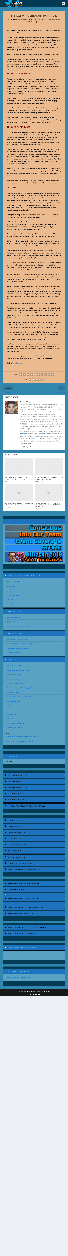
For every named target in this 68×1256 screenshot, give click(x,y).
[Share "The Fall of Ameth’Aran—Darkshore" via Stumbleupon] (45, 374)
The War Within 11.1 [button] (17, 794)
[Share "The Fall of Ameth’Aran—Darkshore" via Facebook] (21, 374)
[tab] (33, 521)
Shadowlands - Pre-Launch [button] (20, 913)
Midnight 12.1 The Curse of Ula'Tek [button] (24, 576)
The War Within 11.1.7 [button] (17, 787)
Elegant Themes (30, 991)
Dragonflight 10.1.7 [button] (17, 839)
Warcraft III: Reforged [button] (18, 971)
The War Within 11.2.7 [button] (17, 775)
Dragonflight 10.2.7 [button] (17, 820)
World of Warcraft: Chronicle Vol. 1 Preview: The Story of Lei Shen (16, 478)
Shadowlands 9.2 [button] (16, 890)
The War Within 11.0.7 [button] (17, 800)
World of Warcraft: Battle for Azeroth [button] (27, 927)
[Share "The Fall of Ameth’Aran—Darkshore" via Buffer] (42, 374)
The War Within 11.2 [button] (17, 781)
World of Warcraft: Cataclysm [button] (22, 948)
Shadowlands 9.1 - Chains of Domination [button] (26, 898)
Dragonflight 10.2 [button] (16, 832)
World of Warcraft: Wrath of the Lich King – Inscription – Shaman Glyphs (19, 504)
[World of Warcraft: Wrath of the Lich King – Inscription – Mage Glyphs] (49, 466)
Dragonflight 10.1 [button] (16, 851)
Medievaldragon (21, 19)
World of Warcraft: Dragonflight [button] (24, 869)
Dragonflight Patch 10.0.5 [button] (20, 863)
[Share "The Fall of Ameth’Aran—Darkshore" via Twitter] (24, 374)
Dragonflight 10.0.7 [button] (17, 857)
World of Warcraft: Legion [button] (21, 934)
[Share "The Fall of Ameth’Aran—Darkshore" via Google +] (28, 374)
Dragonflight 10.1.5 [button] (17, 845)
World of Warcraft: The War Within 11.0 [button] (26, 806)
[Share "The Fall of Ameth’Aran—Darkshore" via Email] (49, 374)
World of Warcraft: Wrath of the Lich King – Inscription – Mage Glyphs (49, 478)
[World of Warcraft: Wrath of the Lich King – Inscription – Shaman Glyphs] (19, 492)
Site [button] (10, 521)
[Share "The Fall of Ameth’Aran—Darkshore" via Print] (52, 374)
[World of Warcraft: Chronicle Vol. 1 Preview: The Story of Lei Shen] (19, 466)
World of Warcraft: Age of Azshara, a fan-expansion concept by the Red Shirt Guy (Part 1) (48, 504)
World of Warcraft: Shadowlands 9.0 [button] (25, 907)
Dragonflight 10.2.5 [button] (17, 826)
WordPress (47, 991)
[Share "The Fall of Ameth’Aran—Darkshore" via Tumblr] (31, 374)
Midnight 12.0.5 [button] (14, 633)
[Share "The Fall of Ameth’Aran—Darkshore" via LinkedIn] (38, 374)
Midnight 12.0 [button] (14, 660)
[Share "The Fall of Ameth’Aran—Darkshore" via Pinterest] (35, 374)
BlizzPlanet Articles (44, 19)
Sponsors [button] (12, 756)
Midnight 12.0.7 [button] (14, 611)
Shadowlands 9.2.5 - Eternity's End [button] (24, 883)
